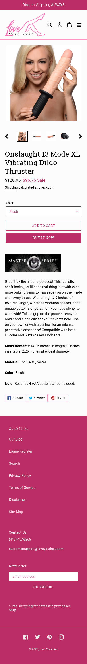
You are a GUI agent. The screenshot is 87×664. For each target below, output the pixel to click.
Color (9, 203)
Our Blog (16, 439)
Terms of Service (22, 487)
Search (14, 463)
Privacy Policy (20, 475)
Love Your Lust (48, 649)
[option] (22, 136)
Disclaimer (17, 500)
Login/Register (20, 451)
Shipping (11, 187)
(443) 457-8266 (20, 539)
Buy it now (43, 238)
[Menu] (79, 25)
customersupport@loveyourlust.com (36, 549)
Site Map (16, 512)
